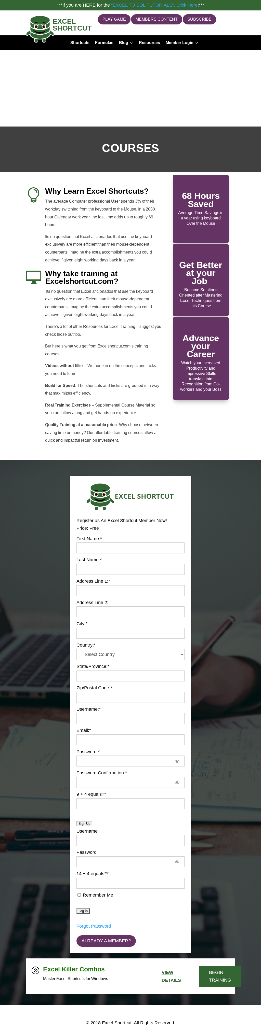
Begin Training (220, 976)
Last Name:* (89, 559)
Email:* (83, 730)
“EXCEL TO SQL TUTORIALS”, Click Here (154, 5)
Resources (149, 43)
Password (86, 852)
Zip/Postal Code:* (94, 687)
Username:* (88, 709)
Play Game (114, 19)
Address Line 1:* (93, 581)
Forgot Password (93, 926)
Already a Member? (106, 940)
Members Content (157, 19)
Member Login (179, 43)
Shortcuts (79, 43)
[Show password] (177, 761)
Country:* (86, 645)
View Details (171, 976)
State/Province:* (92, 666)
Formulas (104, 43)
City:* (81, 623)
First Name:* (89, 538)
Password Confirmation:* (101, 772)
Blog (123, 43)
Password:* (88, 751)
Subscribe (199, 19)
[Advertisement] (130, 88)
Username (87, 831)
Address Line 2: (92, 602)
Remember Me (97, 895)
